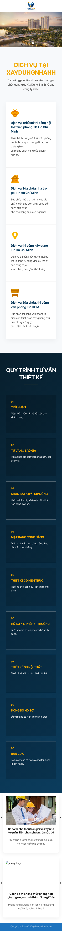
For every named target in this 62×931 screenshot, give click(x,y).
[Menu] (5, 6)
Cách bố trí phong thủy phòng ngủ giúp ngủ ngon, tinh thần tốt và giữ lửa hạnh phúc (31, 897)
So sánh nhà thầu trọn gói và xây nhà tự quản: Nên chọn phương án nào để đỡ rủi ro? (31, 832)
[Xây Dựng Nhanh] (31, 6)
